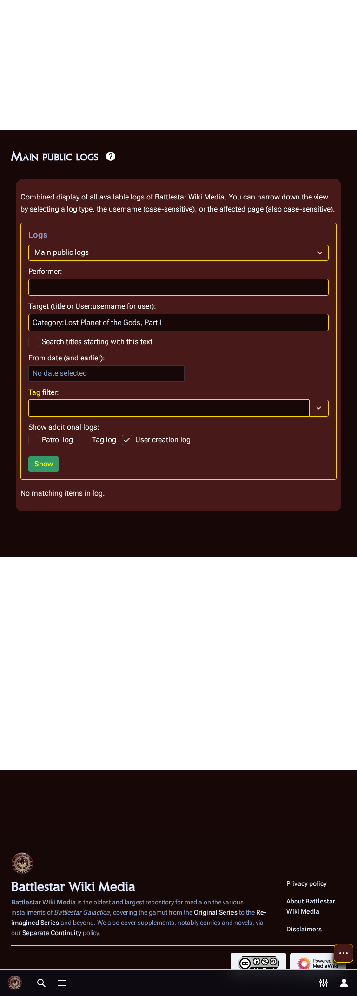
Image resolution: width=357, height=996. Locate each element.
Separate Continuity (51, 932)
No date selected (60, 373)
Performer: (45, 271)
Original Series (216, 912)
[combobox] (178, 253)
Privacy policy (306, 883)
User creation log (163, 439)
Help (110, 156)
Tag (34, 392)
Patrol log (57, 439)
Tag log (104, 439)
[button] (319, 408)
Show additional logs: (63, 427)
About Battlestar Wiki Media (310, 906)
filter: (43, 392)
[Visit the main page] (15, 983)
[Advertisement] (178, 65)
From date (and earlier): (66, 357)
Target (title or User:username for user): (92, 306)
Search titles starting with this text (97, 341)
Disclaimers (304, 929)
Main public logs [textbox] (61, 252)
